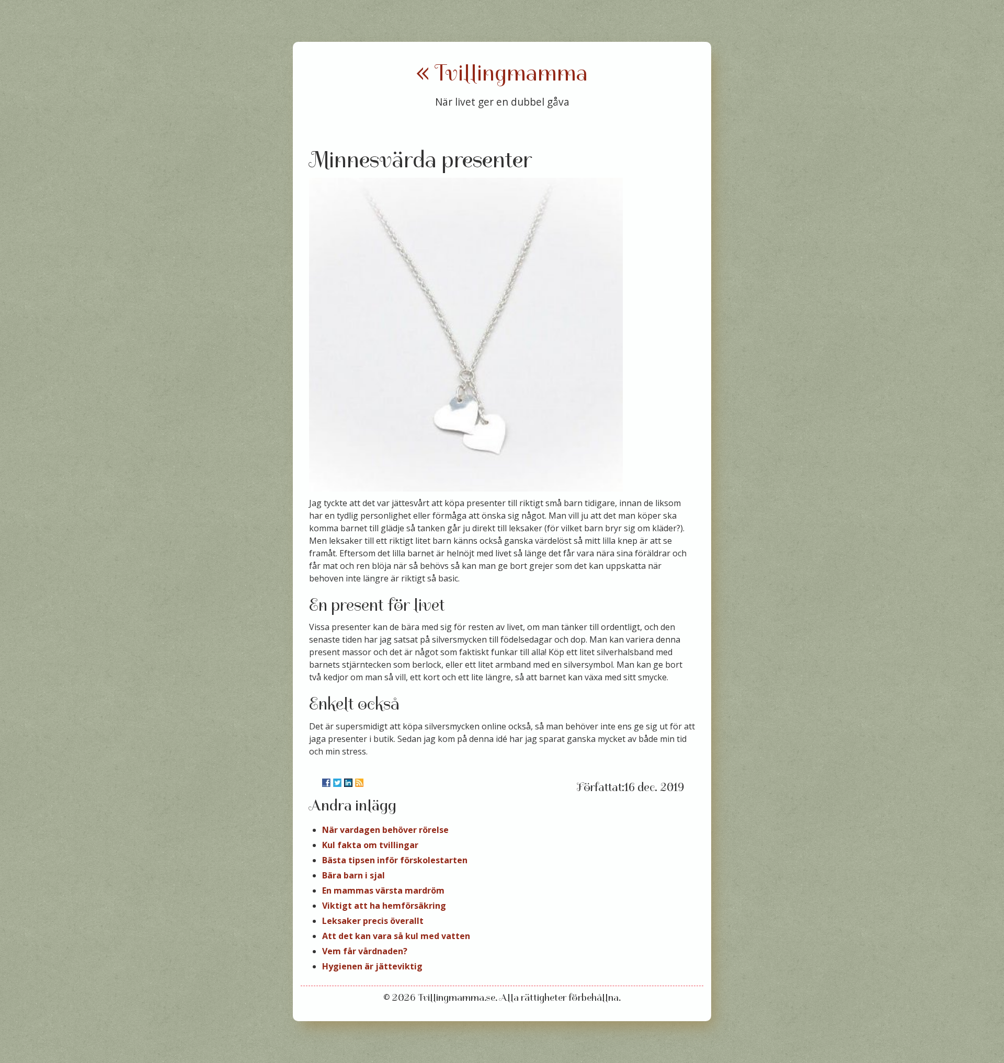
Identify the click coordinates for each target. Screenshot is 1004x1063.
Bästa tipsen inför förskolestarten (394, 860)
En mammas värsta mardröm (383, 890)
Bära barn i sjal (353, 875)
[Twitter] (337, 783)
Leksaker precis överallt (373, 921)
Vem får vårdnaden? (364, 951)
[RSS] (359, 783)
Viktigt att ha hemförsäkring (384, 905)
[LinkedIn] (348, 783)
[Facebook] (326, 783)
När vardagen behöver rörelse (385, 830)
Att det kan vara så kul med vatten (396, 936)
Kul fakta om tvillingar (370, 845)
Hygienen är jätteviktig (372, 966)
